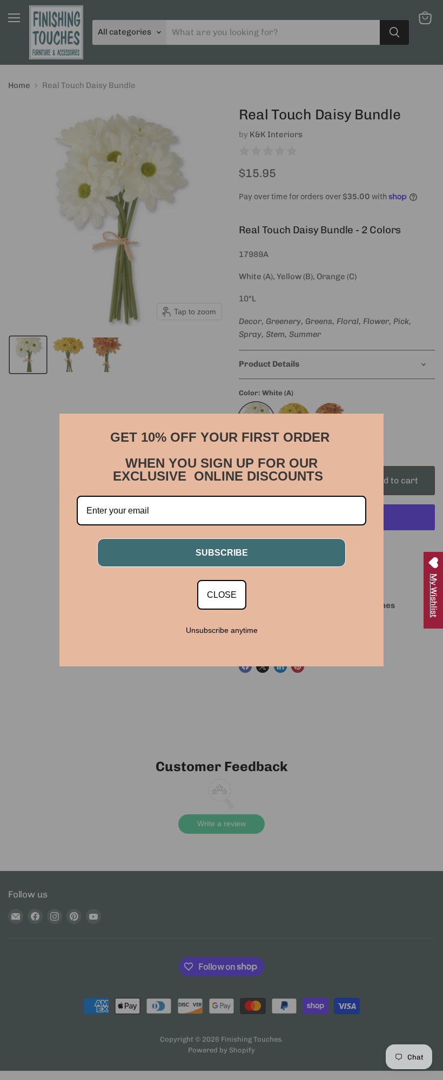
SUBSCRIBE (222, 552)
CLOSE (222, 594)
